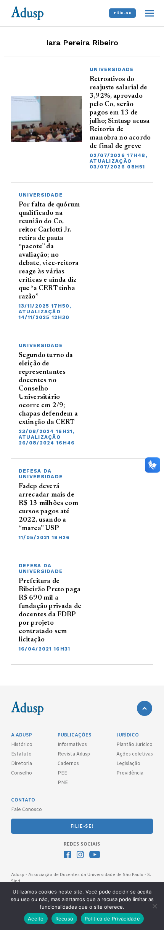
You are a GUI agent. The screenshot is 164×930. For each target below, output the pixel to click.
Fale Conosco (26, 810)
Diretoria (21, 764)
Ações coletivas (134, 754)
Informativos (72, 745)
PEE (62, 773)
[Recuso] (154, 906)
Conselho (21, 773)
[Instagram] (80, 855)
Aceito (36, 919)
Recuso (64, 919)
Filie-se (122, 13)
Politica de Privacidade (112, 919)
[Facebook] (67, 855)
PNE (63, 783)
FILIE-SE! (82, 827)
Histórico (21, 745)
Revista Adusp (74, 754)
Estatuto (21, 754)
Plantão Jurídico (134, 745)
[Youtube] (94, 855)
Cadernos (68, 764)
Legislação (128, 764)
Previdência (129, 773)
